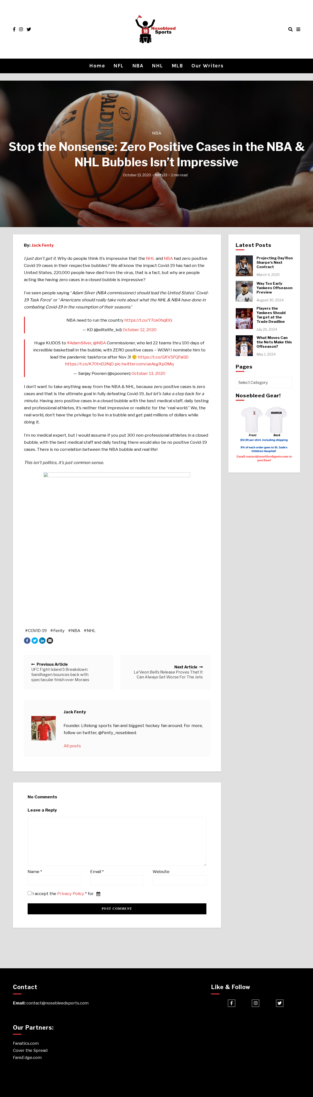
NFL (118, 66)
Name (35, 871)
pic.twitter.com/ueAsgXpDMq (144, 363)
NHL (157, 66)
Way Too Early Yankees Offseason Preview (274, 288)
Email (97, 871)
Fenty (59, 630)
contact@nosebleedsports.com (57, 1003)
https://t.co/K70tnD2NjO (89, 363)
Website (161, 871)
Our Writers (207, 66)
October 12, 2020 (139, 329)
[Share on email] (50, 640)
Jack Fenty (42, 245)
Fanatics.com (26, 1043)
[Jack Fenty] (43, 728)
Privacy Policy (70, 893)
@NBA (99, 342)
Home (97, 66)
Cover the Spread (30, 1050)
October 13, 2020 (148, 373)
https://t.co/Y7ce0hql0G (148, 320)
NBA (138, 66)
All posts (72, 745)
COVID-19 (37, 630)
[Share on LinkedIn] (42, 640)
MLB (177, 66)
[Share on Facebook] (27, 640)
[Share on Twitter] (35, 640)
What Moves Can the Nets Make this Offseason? (274, 342)
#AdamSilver (79, 342)
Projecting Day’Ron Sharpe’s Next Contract (275, 262)
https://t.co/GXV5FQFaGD (163, 357)
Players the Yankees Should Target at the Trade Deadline (271, 315)
